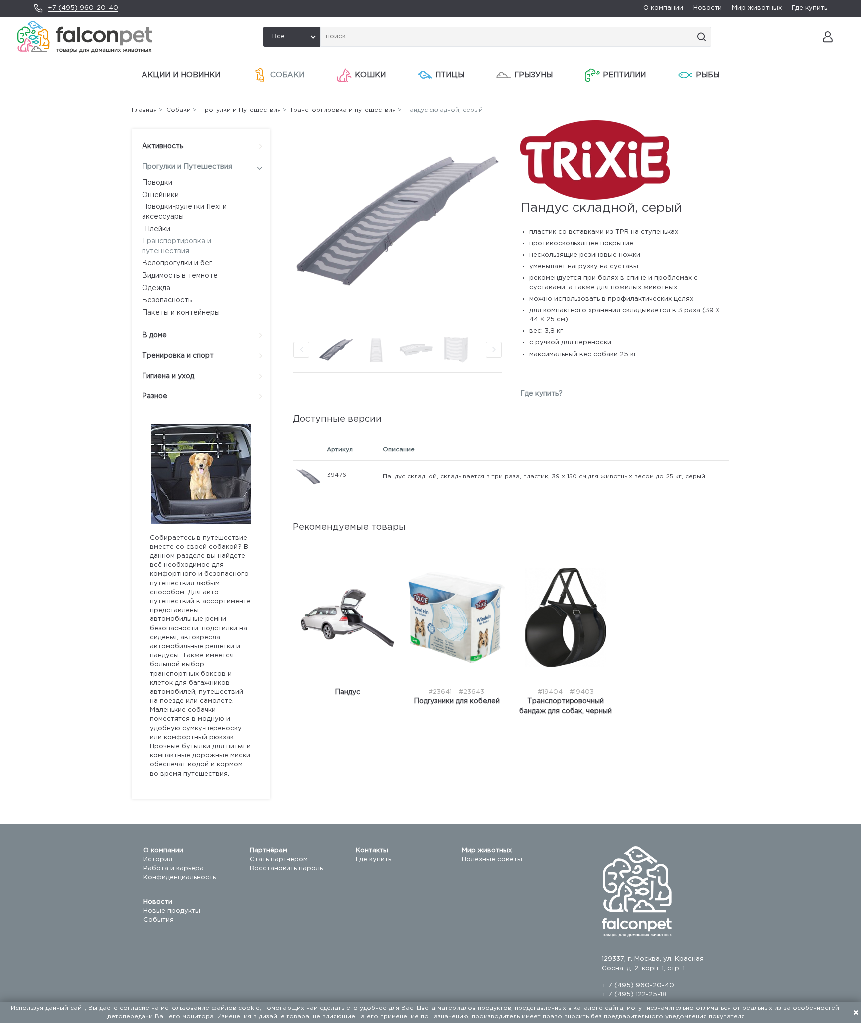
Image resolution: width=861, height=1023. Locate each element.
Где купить (809, 8)
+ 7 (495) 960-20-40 (638, 985)
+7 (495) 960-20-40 (83, 8)
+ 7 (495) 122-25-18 (634, 994)
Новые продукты (172, 911)
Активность (162, 146)
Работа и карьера (174, 868)
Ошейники (160, 195)
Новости (707, 8)
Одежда (156, 288)
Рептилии (624, 75)
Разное (154, 396)
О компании (663, 8)
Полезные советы (492, 859)
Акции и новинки (181, 75)
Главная (144, 110)
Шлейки (156, 229)
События (159, 920)
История (158, 859)
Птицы (449, 75)
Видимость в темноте (180, 276)
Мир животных (757, 8)
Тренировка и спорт (178, 356)
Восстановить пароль (286, 868)
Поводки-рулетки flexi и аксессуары (184, 212)
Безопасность (167, 300)
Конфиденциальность (180, 877)
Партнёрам (268, 850)
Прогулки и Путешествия (187, 167)
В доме (154, 335)
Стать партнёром (279, 859)
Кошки (370, 75)
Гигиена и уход (168, 376)
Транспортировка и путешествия (176, 246)
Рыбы (707, 75)
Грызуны (533, 75)
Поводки (157, 183)
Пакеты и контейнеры (181, 313)
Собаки (287, 75)
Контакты (372, 850)
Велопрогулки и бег (177, 263)
